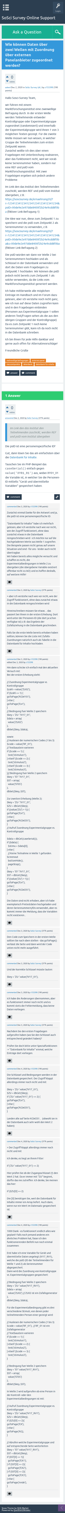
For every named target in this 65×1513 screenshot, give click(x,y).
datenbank (27, 364)
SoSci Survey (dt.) (33, 87)
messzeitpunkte (13, 364)
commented (12, 506)
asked (8, 87)
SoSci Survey (32, 418)
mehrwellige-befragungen (17, 360)
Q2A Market (23, 1508)
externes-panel (38, 360)
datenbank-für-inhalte (45, 364)
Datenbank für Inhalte (23, 457)
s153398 (49, 87)
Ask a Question (27, 32)
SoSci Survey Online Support (28, 17)
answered (9, 418)
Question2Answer (22, 1510)
